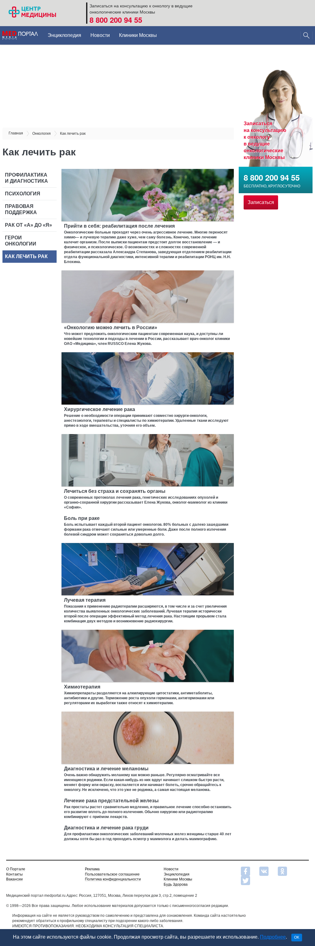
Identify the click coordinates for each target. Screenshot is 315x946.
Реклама (92, 869)
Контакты (14, 874)
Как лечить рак (27, 256)
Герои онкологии (20, 240)
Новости (100, 35)
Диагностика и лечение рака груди (106, 827)
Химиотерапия (82, 686)
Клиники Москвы (138, 35)
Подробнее (273, 937)
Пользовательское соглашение (112, 874)
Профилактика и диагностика (26, 178)
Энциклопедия (64, 35)
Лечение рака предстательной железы (111, 800)
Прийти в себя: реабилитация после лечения (119, 226)
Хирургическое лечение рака (99, 409)
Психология (22, 193)
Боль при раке (82, 518)
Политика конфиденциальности (113, 879)
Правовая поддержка (21, 209)
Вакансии (14, 879)
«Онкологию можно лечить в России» (110, 327)
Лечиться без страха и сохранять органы (114, 491)
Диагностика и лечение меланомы (106, 768)
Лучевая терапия (85, 600)
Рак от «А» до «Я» (28, 225)
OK (296, 937)
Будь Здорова (176, 884)
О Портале (15, 869)
